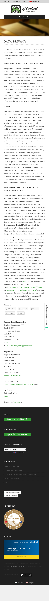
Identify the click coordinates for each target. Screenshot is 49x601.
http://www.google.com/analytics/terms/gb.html (24, 287)
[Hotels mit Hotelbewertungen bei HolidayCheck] (33, 542)
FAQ (24, 1)
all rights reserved (17, 567)
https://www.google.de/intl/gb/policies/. (21, 290)
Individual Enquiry (12, 466)
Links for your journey (13, 470)
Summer (16, 1)
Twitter (22, 575)
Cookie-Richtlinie (11, 495)
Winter (6, 1)
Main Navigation (24, 17)
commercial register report (13, 375)
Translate (21, 452)
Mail (7, 343)
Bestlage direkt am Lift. (19, 548)
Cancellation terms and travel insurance (20, 474)
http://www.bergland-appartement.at (19, 346)
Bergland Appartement (21, 542)
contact (6, 396)
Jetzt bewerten (21, 557)
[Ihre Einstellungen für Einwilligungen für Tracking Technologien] (46, 316)
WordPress (17, 402)
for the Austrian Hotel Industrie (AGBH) (18, 384)
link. (25, 281)
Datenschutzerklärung (13, 492)
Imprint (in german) (12, 478)
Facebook (26, 575)
